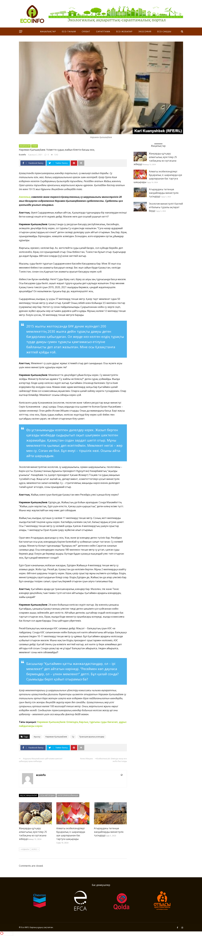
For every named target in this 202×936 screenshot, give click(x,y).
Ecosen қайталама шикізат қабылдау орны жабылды (41, 759)
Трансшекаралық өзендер (91, 736)
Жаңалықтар (48, 31)
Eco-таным (69, 31)
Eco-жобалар (124, 31)
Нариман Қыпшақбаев (56, 736)
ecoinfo (22, 154)
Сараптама (103, 31)
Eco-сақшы (164, 31)
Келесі (34, 849)
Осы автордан (47, 795)
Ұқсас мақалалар (28, 795)
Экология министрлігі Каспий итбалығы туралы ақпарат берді (166, 207)
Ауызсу (37, 736)
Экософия (144, 31)
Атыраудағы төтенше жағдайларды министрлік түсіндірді (109, 832)
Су (73, 736)
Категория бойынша (68, 795)
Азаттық (25, 197)
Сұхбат (86, 31)
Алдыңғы (25, 849)
